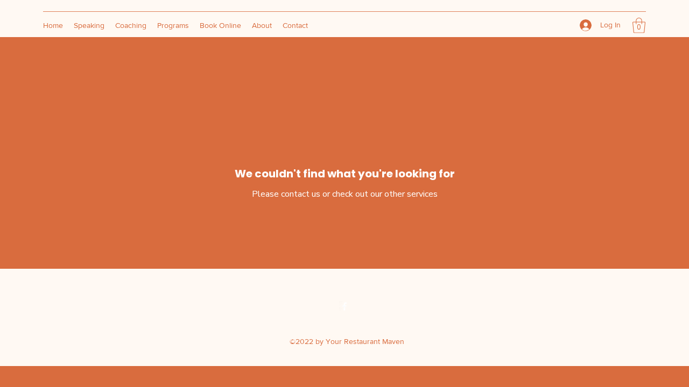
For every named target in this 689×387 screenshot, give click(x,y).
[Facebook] (344, 306)
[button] (638, 25)
